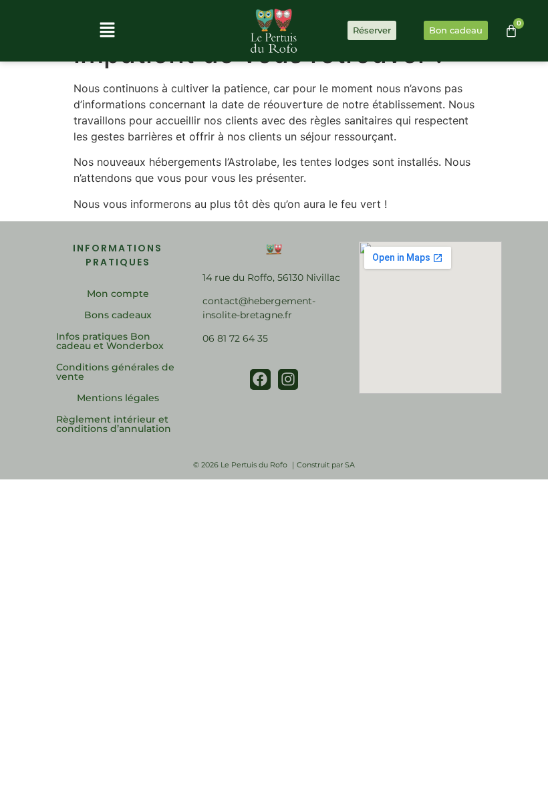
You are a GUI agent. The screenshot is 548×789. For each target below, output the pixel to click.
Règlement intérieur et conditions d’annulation (113, 424)
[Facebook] (260, 379)
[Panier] (511, 30)
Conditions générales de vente (115, 371)
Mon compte (118, 294)
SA (350, 464)
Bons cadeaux (118, 315)
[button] (107, 30)
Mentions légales (118, 398)
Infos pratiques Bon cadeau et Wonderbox (110, 341)
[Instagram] (288, 379)
